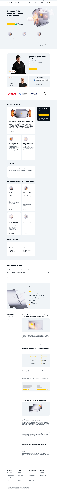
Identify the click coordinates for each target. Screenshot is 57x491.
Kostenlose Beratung (33, 69)
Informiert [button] (20, 470)
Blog (49, 0)
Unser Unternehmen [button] (32, 470)
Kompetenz (10, 318)
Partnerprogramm (40, 0)
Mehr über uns (11, 85)
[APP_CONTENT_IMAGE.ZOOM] (48, 365)
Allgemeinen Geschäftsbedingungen (24, 488)
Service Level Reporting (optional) (27, 251)
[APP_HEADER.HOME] (9, 2)
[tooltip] (47, 2)
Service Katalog (10, 316)
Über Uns (44, 0)
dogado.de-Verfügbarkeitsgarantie (13, 251)
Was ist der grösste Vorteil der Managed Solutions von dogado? (17, 272)
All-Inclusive (10, 319)
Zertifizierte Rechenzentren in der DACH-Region (15, 244)
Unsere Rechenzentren (39, 84)
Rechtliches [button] (42, 470)
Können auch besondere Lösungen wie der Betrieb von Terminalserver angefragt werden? (21, 277)
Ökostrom (11, 247)
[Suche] (46, 2)
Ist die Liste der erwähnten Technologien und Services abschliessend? (18, 269)
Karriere (47, 0)
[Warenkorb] (49, 2)
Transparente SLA (26, 247)
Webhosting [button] (9, 470)
